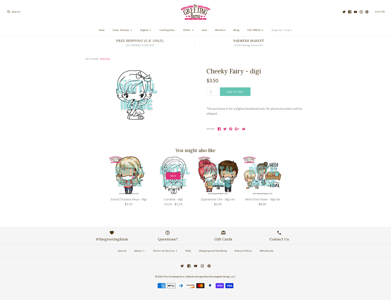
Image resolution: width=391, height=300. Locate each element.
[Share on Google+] (237, 128)
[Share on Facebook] (219, 128)
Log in (288, 30)
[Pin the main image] (230, 128)
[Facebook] (349, 11)
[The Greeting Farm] (195, 6)
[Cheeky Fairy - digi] (135, 70)
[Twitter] (344, 11)
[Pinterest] (366, 11)
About (139, 250)
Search (122, 250)
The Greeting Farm (174, 276)
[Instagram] (361, 11)
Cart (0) (380, 11)
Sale (204, 30)
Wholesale (266, 250)
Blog (236, 30)
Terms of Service (165, 250)
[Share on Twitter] (224, 128)
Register (277, 30)
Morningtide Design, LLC (222, 276)
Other (188, 30)
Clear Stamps (122, 30)
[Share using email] (243, 128)
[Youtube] (355, 11)
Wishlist (220, 30)
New (102, 30)
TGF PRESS (255, 30)
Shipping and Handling (213, 250)
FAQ (188, 250)
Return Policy (243, 250)
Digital (145, 30)
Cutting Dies (167, 30)
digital (105, 58)
